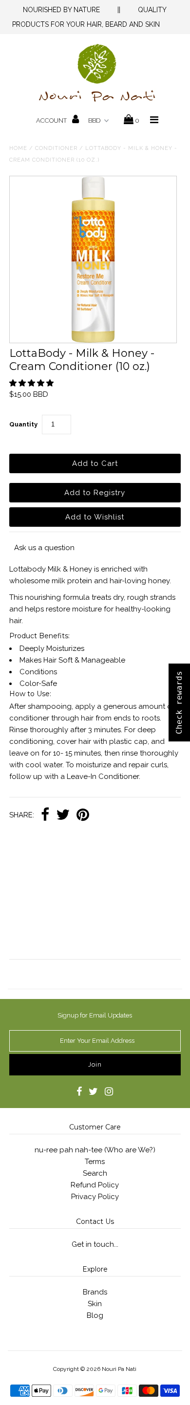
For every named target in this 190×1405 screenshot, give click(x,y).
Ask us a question (44, 547)
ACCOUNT (52, 120)
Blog (95, 1315)
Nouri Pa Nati (119, 1369)
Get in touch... (95, 1244)
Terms (95, 1161)
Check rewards (179, 702)
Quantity (23, 424)
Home (18, 148)
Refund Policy (95, 1185)
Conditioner (56, 148)
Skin (95, 1303)
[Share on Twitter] (63, 815)
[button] (32, 383)
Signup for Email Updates (94, 1015)
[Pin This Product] (82, 815)
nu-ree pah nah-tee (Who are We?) (95, 1150)
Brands (95, 1292)
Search (95, 1173)
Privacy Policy (95, 1196)
